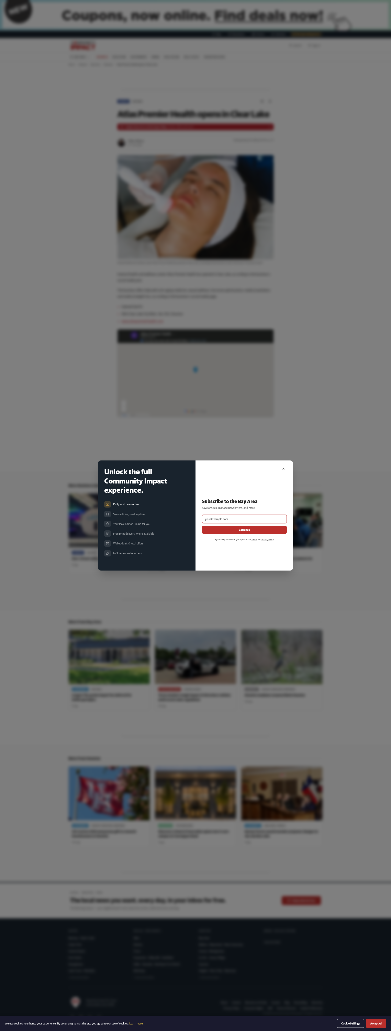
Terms (254, 539)
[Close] (283, 468)
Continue (244, 529)
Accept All (376, 1023)
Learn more (136, 1023)
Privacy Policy (267, 539)
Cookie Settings (350, 1023)
